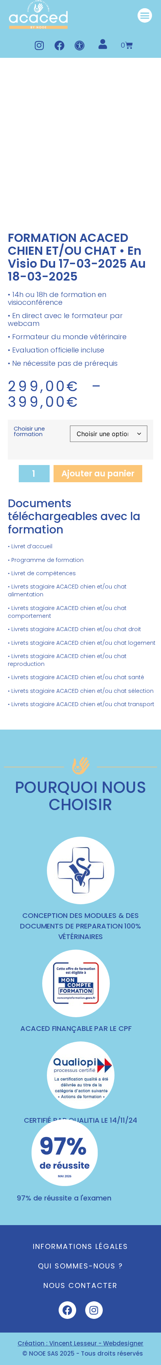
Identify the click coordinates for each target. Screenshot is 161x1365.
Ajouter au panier (97, 473)
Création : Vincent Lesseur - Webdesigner (80, 1343)
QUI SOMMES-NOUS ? (80, 1266)
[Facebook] (59, 45)
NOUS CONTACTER (80, 1285)
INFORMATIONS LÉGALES (80, 1246)
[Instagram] (39, 45)
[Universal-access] (80, 45)
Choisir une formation (29, 431)
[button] (145, 15)
